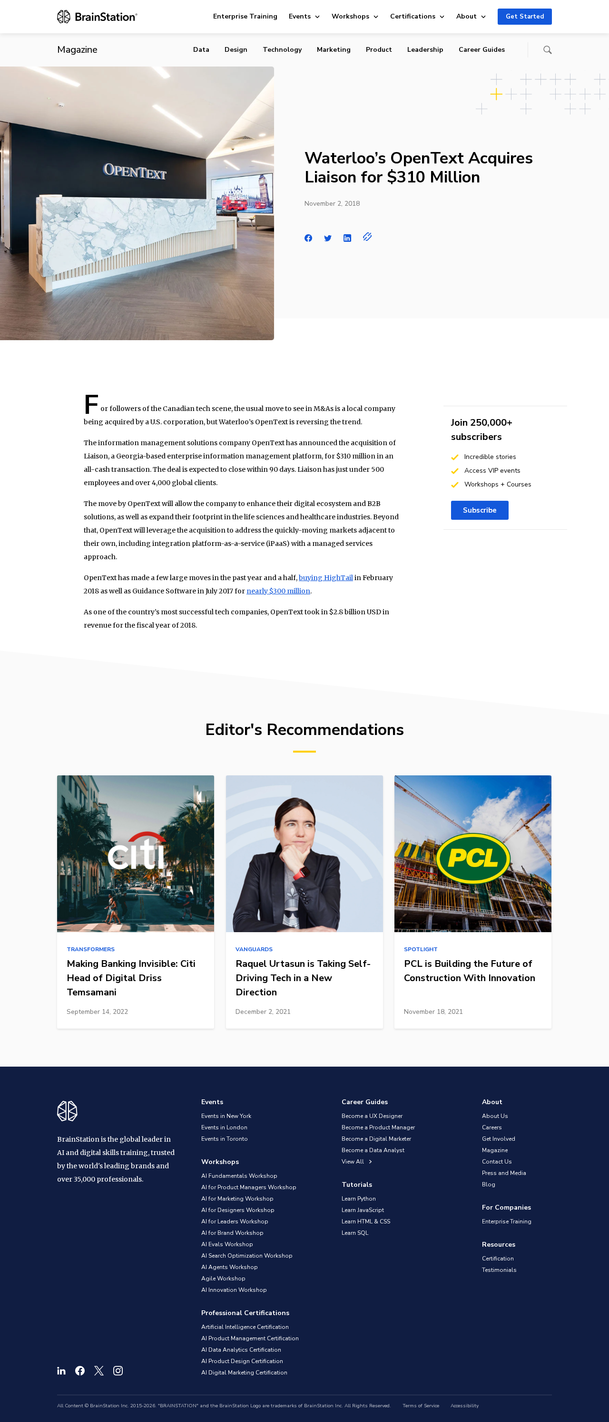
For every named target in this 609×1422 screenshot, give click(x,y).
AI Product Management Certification (250, 1338)
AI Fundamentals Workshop (239, 1176)
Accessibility (465, 1406)
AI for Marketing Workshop (237, 1198)
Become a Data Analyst (373, 1150)
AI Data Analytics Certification (241, 1350)
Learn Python (359, 1198)
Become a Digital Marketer (376, 1139)
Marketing (334, 49)
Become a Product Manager (378, 1127)
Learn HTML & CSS (366, 1221)
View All (353, 1161)
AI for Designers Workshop (238, 1210)
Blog (488, 1184)
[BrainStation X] (99, 1370)
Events (300, 16)
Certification (498, 1258)
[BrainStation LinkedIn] (61, 1370)
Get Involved (498, 1139)
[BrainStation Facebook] (80, 1370)
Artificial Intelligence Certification (245, 1327)
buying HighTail (326, 577)
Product (379, 49)
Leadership (425, 49)
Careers (492, 1127)
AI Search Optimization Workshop (247, 1256)
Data (201, 49)
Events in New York (226, 1116)
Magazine (495, 1150)
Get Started (525, 16)
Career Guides (482, 49)
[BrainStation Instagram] (118, 1370)
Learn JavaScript (363, 1210)
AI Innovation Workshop (234, 1290)
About (466, 16)
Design (236, 49)
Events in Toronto (224, 1139)
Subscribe (480, 510)
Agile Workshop (223, 1278)
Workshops (350, 16)
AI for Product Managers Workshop (248, 1187)
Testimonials (499, 1270)
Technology (282, 49)
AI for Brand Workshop (232, 1233)
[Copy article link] (367, 236)
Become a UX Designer (372, 1116)
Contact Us (497, 1161)
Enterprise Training (245, 16)
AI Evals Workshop (227, 1244)
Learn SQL (355, 1233)
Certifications (412, 16)
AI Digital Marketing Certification (244, 1372)
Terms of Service (421, 1406)
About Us (495, 1116)
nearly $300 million (278, 591)
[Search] (547, 50)
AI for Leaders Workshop (234, 1221)
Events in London (224, 1127)
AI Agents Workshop (229, 1267)
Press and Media (504, 1173)
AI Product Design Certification (242, 1361)
